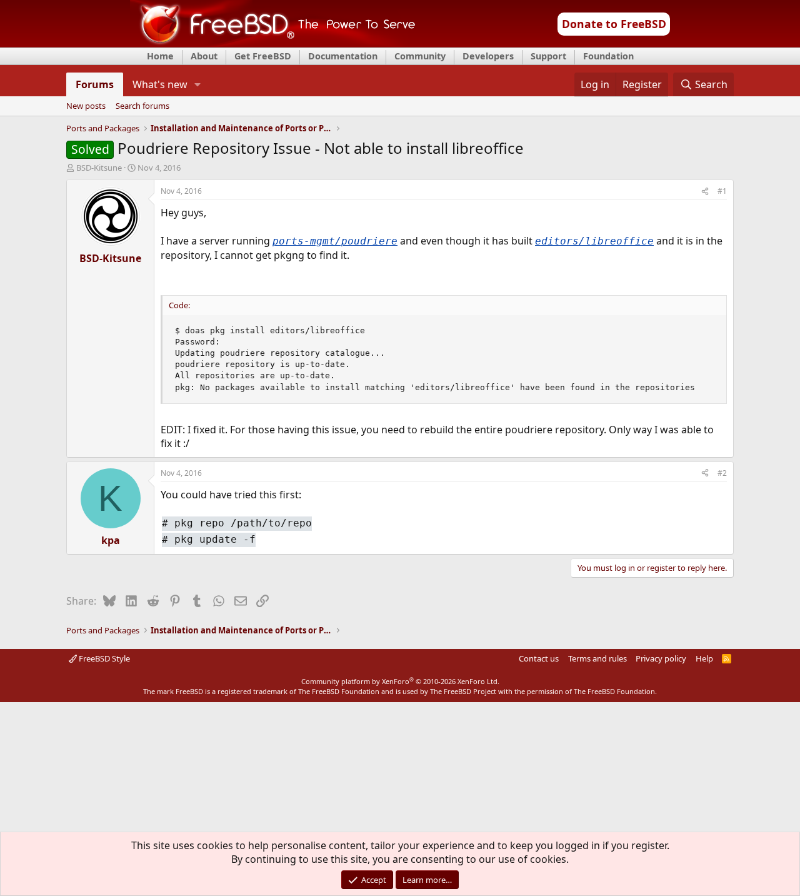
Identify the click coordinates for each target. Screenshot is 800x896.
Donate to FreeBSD (614, 23)
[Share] (705, 191)
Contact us (539, 658)
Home (160, 56)
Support (548, 56)
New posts (86, 106)
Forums (95, 84)
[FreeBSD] (273, 43)
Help (704, 658)
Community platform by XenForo (400, 681)
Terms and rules (597, 658)
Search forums (142, 106)
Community (420, 56)
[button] (198, 84)
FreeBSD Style (103, 658)
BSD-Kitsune (99, 167)
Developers (488, 56)
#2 (722, 473)
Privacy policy (661, 658)
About (204, 56)
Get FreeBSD (262, 56)
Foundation (608, 56)
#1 (722, 191)
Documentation (343, 56)
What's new (160, 84)
